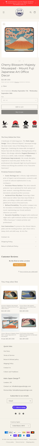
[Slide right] (23, 61)
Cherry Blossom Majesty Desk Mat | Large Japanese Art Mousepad (10, 335)
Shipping (16, 82)
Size (2, 97)
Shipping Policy (8, 363)
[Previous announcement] (3, 3)
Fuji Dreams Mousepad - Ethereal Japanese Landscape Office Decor (28, 335)
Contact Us (7, 367)
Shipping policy (30, 442)
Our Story (7, 351)
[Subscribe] (30, 401)
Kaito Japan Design (12, 439)
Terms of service (20, 442)
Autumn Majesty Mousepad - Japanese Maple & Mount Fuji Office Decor (10, 307)
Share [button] (5, 86)
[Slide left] (16, 61)
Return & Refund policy (11, 359)
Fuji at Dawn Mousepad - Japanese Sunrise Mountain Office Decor (28, 307)
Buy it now (19, 112)
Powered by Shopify (22, 439)
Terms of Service (9, 355)
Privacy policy (10, 442)
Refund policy (33, 439)
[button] (4, 12)
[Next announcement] (36, 3)
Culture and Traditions (11, 372)
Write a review (19, 265)
